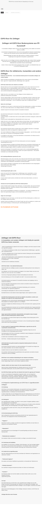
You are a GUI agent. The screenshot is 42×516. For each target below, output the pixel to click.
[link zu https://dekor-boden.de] (21, 1)
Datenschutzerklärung (5, 507)
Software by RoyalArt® (21, 514)
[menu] (2, 9)
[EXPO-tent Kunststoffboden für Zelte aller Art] (6, 18)
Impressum (3, 506)
